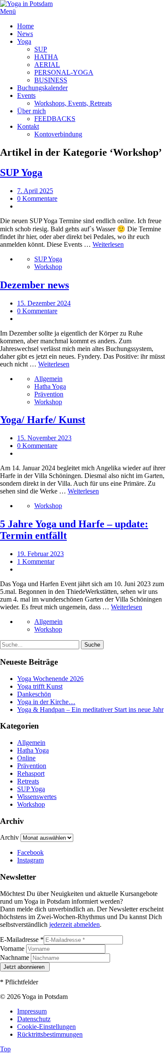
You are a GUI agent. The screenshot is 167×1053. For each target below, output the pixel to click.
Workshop (48, 266)
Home (25, 26)
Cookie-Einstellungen (46, 1026)
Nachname (15, 957)
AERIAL (47, 64)
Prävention (48, 394)
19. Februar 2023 (40, 553)
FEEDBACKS (54, 118)
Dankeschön (34, 694)
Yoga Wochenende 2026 (50, 678)
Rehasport (31, 773)
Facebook (30, 852)
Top (5, 1049)
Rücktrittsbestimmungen (50, 1034)
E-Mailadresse (22, 939)
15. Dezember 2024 (44, 303)
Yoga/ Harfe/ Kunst (42, 419)
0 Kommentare (37, 198)
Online (26, 758)
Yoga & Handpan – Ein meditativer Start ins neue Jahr (90, 709)
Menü (8, 11)
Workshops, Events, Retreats (73, 103)
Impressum (32, 1011)
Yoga (24, 41)
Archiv (9, 837)
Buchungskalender (42, 87)
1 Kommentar (35, 561)
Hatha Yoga (50, 386)
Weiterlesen (108, 244)
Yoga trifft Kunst (40, 686)
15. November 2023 (44, 438)
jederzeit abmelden (74, 924)
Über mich (31, 111)
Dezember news (34, 284)
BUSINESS (50, 80)
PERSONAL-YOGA (63, 72)
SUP (40, 49)
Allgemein (48, 378)
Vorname (13, 948)
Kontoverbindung (58, 134)
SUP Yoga (21, 172)
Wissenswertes (37, 796)
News (25, 33)
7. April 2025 (35, 190)
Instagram (30, 860)
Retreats (28, 781)
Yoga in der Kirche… (46, 701)
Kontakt (28, 126)
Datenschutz (34, 1019)
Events (26, 95)
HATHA (46, 57)
